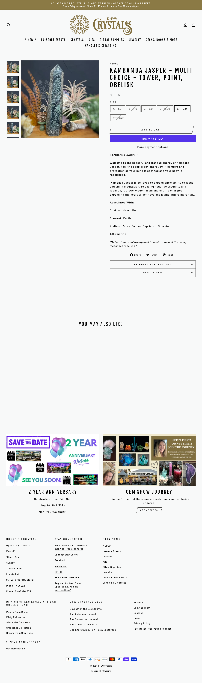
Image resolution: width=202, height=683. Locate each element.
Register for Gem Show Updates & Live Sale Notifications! (68, 586)
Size (113, 102)
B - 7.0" (133, 108)
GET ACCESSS (149, 510)
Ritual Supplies (112, 39)
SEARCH (138, 602)
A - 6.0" (117, 108)
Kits (92, 39)
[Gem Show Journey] (149, 460)
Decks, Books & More (161, 39)
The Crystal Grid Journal (84, 624)
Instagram (61, 566)
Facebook (60, 560)
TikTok (58, 571)
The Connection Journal (84, 619)
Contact (138, 612)
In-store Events (53, 39)
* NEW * (30, 39)
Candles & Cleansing (101, 45)
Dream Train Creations (19, 632)
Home (113, 63)
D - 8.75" (165, 108)
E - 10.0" (182, 108)
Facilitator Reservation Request (152, 628)
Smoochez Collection (18, 627)
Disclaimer (152, 272)
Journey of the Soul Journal (86, 608)
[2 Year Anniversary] (52, 460)
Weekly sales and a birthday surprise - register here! (71, 547)
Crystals (77, 39)
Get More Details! (16, 648)
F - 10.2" (118, 117)
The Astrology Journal (83, 614)
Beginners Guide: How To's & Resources (93, 629)
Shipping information (153, 264)
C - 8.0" (149, 108)
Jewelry (135, 39)
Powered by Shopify (101, 671)
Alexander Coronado (18, 622)
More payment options (152, 147)
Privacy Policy (142, 623)
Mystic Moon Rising (17, 612)
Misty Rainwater (15, 617)
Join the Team (142, 607)
